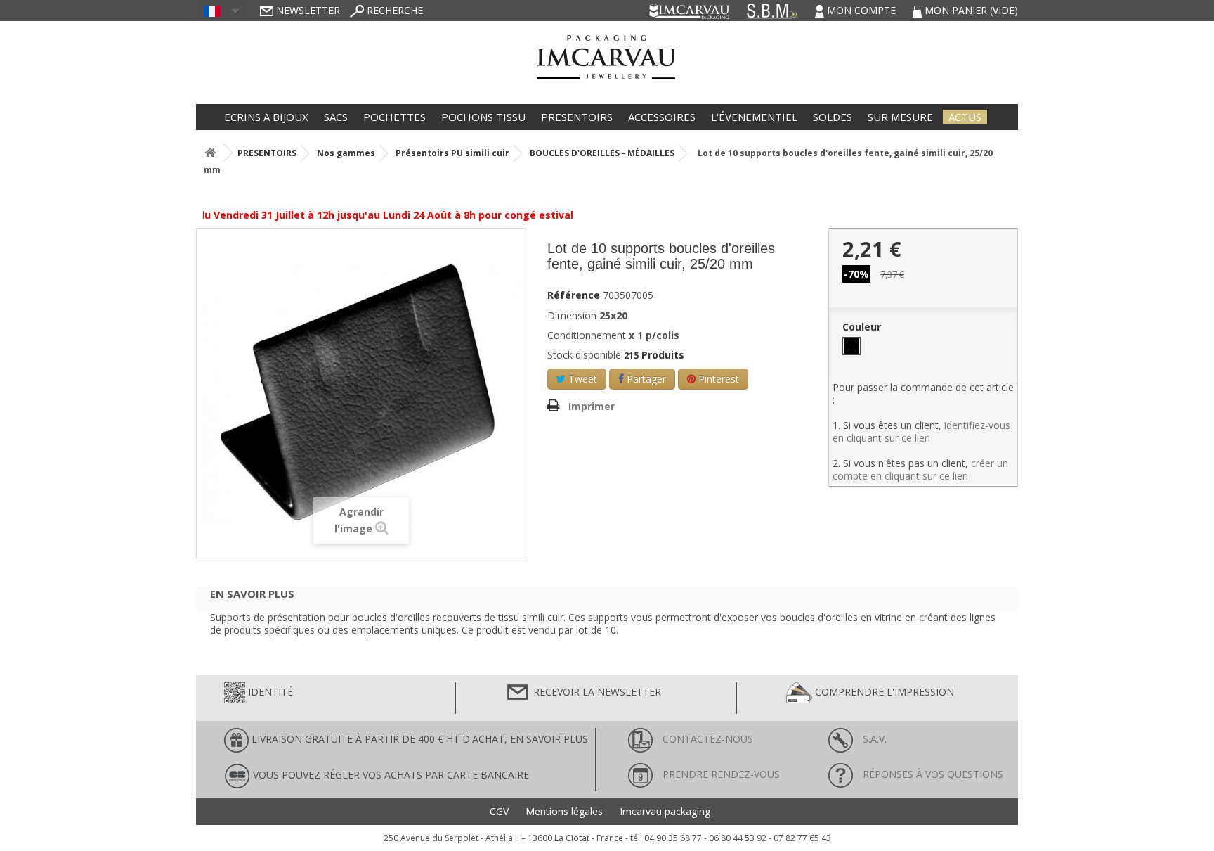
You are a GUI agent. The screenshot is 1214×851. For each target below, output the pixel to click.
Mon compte (861, 10)
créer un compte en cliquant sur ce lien (920, 469)
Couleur (863, 327)
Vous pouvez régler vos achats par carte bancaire (389, 774)
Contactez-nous (706, 739)
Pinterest (717, 378)
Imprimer (591, 406)
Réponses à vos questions (931, 774)
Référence (573, 295)
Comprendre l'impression (883, 691)
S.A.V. (873, 739)
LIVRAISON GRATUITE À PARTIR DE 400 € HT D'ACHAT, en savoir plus (418, 739)
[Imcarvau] (607, 52)
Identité (269, 691)
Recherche (393, 10)
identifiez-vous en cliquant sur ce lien (921, 431)
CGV (499, 811)
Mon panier (970, 10)
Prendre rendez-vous (720, 774)
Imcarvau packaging (665, 811)
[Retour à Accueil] (210, 153)
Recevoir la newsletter (595, 691)
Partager (645, 378)
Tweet (581, 378)
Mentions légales (564, 811)
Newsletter (306, 10)
